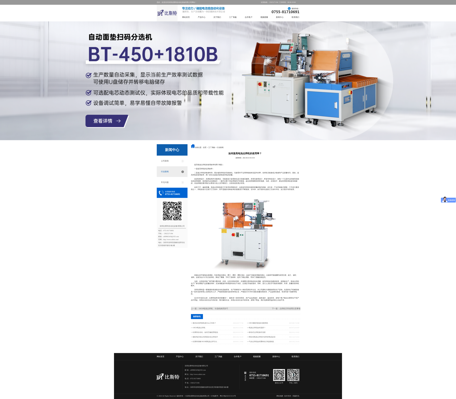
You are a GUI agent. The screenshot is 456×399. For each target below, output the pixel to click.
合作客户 (248, 17)
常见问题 (165, 182)
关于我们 (217, 17)
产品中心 (201, 17)
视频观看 (264, 17)
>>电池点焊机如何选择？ (256, 328)
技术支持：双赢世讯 (291, 396)
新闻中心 (280, 17)
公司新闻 (165, 161)
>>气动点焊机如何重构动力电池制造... (261, 341)
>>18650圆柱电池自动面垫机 (257, 323)
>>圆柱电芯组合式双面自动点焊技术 (204, 337)
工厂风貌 (233, 17)
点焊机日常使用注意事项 (290, 309)
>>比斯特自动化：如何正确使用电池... (205, 332)
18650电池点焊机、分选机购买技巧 (213, 309)
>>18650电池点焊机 (198, 328)
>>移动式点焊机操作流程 (256, 332)
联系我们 (295, 17)
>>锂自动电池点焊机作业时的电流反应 (261, 337)
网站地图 (279, 396)
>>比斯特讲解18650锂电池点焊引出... (204, 341)
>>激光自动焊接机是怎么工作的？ (203, 323)
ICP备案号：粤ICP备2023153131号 (223, 396)
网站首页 (186, 17)
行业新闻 (165, 172)
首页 (204, 147)
